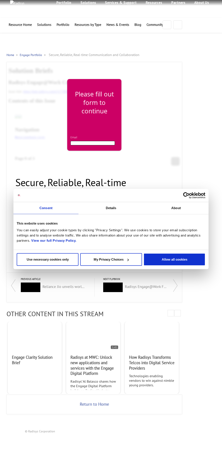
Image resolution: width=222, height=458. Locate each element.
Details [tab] (111, 208)
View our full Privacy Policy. (54, 240)
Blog (137, 25)
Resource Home (20, 25)
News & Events (117, 25)
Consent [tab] (45, 208)
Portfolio (63, 25)
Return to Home (94, 404)
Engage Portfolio (31, 55)
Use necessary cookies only (48, 259)
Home (11, 55)
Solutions (44, 25)
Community (155, 25)
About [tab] (176, 208)
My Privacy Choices (109, 259)
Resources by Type (88, 25)
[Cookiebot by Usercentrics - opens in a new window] (186, 195)
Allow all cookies (174, 259)
